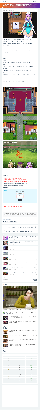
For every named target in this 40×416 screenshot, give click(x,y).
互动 (8, 365)
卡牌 (19, 367)
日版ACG (10, 10)
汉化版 (20, 374)
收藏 (8, 221)
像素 (19, 365)
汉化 (8, 374)
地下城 (8, 369)
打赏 (5, 221)
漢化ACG (10, 239)
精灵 (8, 378)
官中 (6, 219)
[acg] (2, 7)
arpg (8, 358)
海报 (12, 221)
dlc (31, 360)
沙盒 (31, 374)
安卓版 (10, 274)
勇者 (4, 219)
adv (19, 356)
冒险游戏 (31, 365)
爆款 (19, 376)
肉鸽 (31, 378)
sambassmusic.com (20, 411)
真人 (31, 376)
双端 (31, 367)
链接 (15, 221)
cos (31, 358)
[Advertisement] (20, 396)
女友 (19, 369)
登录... (4, 279)
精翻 (19, 378)
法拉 (9, 219)
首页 (7, 10)
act (8, 356)
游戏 (8, 376)
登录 (35, 1)
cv (8, 360)
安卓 (31, 369)
